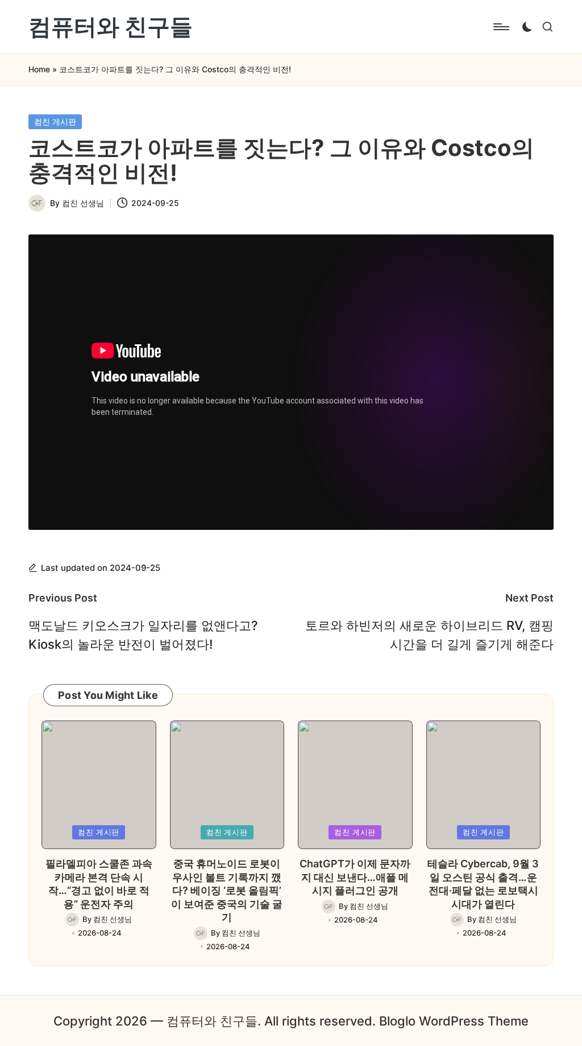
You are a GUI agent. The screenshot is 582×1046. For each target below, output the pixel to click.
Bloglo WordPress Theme (454, 1021)
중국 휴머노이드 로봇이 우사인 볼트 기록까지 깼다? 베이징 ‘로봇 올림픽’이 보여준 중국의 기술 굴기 (226, 890)
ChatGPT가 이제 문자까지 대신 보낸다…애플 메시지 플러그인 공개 (355, 877)
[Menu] (500, 27)
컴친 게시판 (55, 121)
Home (39, 69)
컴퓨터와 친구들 (110, 26)
